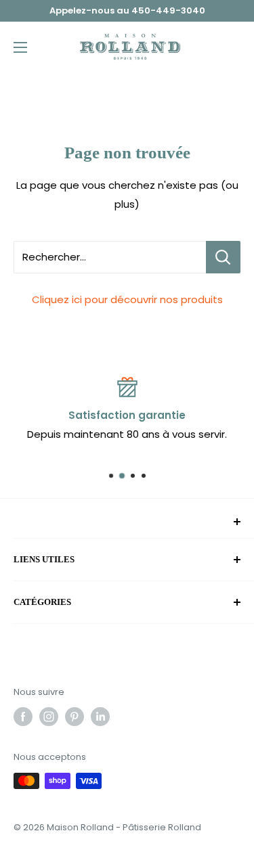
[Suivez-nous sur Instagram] (48, 716)
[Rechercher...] (223, 257)
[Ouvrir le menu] (20, 47)
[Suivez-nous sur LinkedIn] (100, 716)
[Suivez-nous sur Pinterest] (74, 716)
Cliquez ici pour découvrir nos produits (127, 299)
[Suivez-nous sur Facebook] (23, 716)
